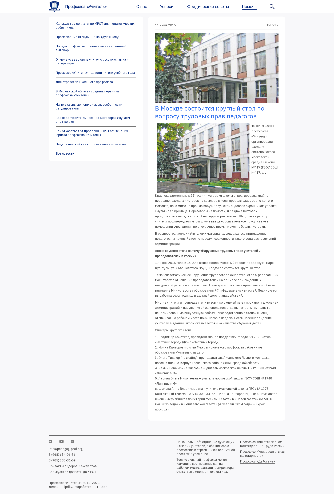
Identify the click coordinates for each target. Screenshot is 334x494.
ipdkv (68, 487)
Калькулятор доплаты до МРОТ (72, 472)
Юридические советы (207, 6)
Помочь (249, 6)
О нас (141, 6)
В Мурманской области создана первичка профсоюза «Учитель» (87, 93)
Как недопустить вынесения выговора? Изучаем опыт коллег (93, 120)
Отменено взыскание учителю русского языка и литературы (92, 61)
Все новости (65, 153)
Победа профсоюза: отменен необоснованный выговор (91, 48)
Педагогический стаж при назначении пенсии (91, 144)
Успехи (166, 6)
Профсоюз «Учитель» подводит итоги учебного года (95, 73)
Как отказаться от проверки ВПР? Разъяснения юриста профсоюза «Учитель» (92, 133)
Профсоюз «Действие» (257, 461)
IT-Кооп (101, 487)
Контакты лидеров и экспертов (73, 466)
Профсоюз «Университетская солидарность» (262, 454)
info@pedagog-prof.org (66, 449)
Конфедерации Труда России (262, 446)
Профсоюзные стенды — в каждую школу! (87, 37)
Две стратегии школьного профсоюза (84, 82)
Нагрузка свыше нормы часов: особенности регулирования (89, 107)
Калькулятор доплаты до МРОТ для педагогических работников (95, 26)
